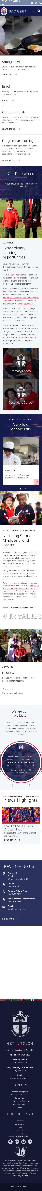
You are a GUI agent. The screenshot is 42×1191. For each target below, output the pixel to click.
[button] (16, 192)
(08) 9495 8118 (14, 894)
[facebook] (32, 3)
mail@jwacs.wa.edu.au (17, 909)
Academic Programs (20, 1092)
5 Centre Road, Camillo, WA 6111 (20, 1050)
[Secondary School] (21, 394)
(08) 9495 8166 (14, 902)
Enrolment (20, 1121)
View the (15, 607)
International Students (20, 1101)
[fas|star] (17, 1137)
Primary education (25, 304)
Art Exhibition (14, 829)
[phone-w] (40, 3)
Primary (20, 1127)
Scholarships (20, 1124)
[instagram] (36, 3)
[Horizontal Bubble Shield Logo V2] (13, 11)
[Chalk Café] (21, 461)
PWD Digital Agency (21, 1186)
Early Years (16, 275)
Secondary (20, 1130)
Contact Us (20, 1133)
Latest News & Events (20, 1104)
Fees (20, 1107)
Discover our (10, 693)
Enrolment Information (20, 1095)
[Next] (25, 489)
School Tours (20, 1098)
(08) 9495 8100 (14, 887)
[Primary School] (21, 363)
